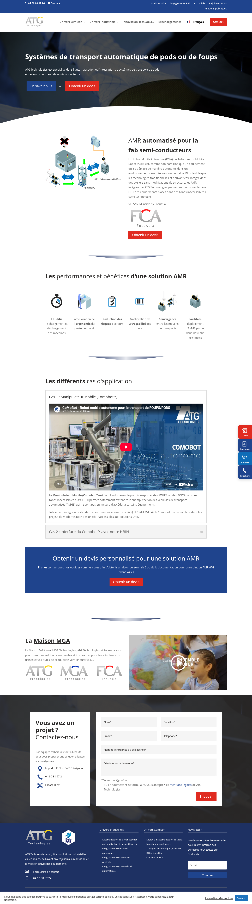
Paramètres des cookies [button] (219, 898)
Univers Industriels (102, 22)
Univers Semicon (70, 22)
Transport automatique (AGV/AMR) (164, 848)
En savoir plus (41, 86)
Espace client (52, 785)
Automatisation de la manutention (119, 839)
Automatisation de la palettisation (119, 844)
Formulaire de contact (46, 871)
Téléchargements (169, 22)
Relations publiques (215, 8)
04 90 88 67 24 (54, 776)
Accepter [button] (241, 898)
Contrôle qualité (154, 857)
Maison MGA (158, 3)
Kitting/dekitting (154, 853)
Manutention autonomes (159, 844)
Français (198, 22)
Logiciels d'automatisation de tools (164, 839)
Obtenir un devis (82, 86)
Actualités (199, 3)
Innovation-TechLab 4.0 (138, 22)
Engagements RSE (180, 3)
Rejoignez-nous (218, 3)
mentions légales (181, 785)
